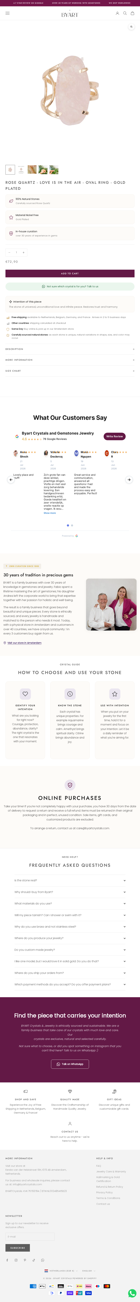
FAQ (98, 1166)
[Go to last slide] (11, 479)
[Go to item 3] (32, 169)
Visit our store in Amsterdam (24, 643)
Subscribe (102, 1287)
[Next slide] (129, 479)
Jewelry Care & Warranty (111, 1171)
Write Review (114, 436)
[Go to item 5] (54, 170)
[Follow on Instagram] (16, 1260)
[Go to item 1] (10, 170)
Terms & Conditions (108, 1198)
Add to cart (70, 273)
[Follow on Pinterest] (25, 1260)
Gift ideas (114, 1099)
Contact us (70, 1131)
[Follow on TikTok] (34, 1260)
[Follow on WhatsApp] (42, 1260)
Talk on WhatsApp (72, 1064)
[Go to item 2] (21, 170)
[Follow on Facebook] (7, 1260)
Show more (50, 513)
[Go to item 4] (43, 170)
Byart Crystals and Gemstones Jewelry (58, 433)
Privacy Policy (104, 1192)
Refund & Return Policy (109, 1187)
